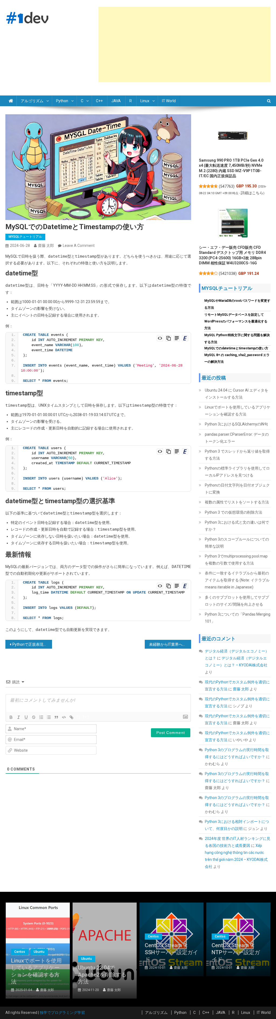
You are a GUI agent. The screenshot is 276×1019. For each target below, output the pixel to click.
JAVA (116, 101)
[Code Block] (64, 717)
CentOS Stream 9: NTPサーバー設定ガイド (236, 952)
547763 (226, 186)
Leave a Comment (79, 245)
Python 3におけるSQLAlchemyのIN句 (236, 424)
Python (62, 101)
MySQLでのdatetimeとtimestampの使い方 (236, 348)
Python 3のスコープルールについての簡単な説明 (237, 542)
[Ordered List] (41, 717)
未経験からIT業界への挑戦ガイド (170, 644)
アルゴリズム (32, 101)
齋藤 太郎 (46, 245)
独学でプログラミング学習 (62, 1012)
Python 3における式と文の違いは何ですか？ (237, 525)
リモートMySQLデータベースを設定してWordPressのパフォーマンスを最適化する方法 (235, 321)
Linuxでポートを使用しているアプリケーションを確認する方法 (237, 410)
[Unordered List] (49, 717)
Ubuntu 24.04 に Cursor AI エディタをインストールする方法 (236, 393)
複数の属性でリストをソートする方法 (237, 502)
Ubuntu (39, 952)
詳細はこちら (252, 193)
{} (78, 717)
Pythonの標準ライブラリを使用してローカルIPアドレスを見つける (237, 471)
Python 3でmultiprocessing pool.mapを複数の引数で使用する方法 (236, 559)
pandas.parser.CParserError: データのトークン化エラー (237, 437)
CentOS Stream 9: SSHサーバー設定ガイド (171, 952)
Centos (19, 952)
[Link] (71, 717)
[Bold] (11, 717)
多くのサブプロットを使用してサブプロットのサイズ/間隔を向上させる (237, 600)
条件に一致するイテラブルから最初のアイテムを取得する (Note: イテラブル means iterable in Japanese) (237, 580)
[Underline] (26, 717)
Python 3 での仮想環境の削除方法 (233, 512)
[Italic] (18, 717)
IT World (169, 101)
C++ (99, 101)
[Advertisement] (184, 44)
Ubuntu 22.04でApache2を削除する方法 (102, 974)
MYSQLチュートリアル (25, 237)
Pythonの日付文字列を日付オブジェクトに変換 (237, 488)
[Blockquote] (56, 717)
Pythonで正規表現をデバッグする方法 (32, 644)
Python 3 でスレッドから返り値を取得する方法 (237, 454)
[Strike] (33, 717)
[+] (86, 717)
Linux (144, 101)
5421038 (227, 273)
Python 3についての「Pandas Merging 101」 (237, 617)
